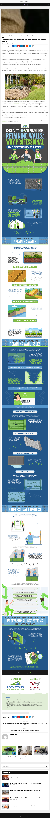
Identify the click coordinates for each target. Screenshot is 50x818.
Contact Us (22, 1)
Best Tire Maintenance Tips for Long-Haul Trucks (21, 775)
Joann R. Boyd (5, 43)
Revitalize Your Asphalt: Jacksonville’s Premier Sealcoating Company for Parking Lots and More (25, 724)
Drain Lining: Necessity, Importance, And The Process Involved (40, 758)
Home (3, 37)
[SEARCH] (46, 766)
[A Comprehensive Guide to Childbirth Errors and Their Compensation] (5, 785)
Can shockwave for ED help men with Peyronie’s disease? (25, 730)
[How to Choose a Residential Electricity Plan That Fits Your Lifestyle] (5, 792)
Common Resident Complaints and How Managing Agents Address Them (27, 804)
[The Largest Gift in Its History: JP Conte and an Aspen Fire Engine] (5, 799)
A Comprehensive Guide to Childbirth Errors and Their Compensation (26, 783)
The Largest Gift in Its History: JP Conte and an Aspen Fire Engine (25, 797)
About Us (26, 1)
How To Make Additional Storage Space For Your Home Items (25, 758)
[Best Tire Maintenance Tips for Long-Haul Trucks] (5, 777)
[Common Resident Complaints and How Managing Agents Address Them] (5, 806)
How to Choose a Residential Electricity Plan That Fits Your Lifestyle (26, 790)
